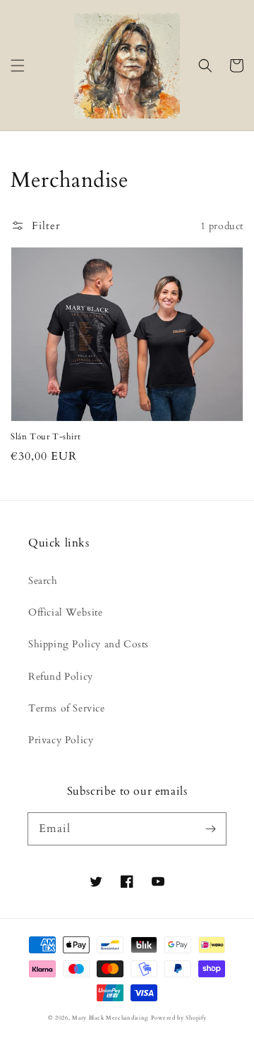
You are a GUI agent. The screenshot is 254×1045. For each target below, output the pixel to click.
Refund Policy (60, 676)
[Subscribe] (210, 828)
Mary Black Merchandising (110, 1018)
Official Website (65, 612)
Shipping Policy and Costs (88, 644)
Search (43, 580)
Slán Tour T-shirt (45, 436)
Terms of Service (66, 708)
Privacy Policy (60, 740)
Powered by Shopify (179, 1018)
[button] (17, 65)
